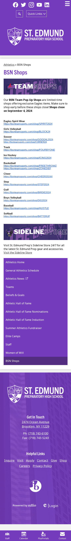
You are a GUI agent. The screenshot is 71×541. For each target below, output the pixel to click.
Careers (24, 466)
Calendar (23, 538)
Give (54, 460)
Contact (42, 460)
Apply (30, 460)
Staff (7, 538)
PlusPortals (43, 538)
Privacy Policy (42, 466)
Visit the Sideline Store (18, 252)
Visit (20, 460)
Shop (63, 460)
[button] (36, 13)
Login (50, 506)
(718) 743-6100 (38, 433)
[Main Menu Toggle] (67, 3)
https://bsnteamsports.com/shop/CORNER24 (25, 142)
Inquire (9, 460)
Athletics (9, 65)
